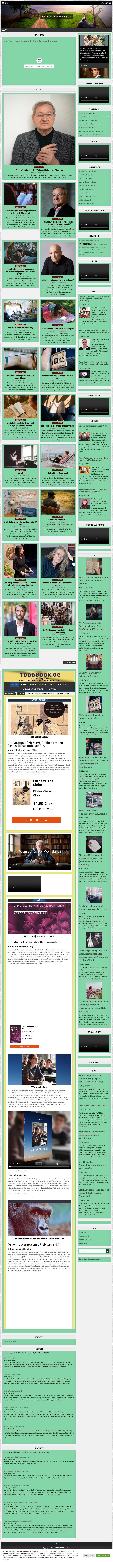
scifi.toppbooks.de (85, 200)
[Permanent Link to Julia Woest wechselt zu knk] (58, 514)
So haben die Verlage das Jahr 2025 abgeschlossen (20, 388)
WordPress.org (84, 1242)
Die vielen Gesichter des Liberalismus (17, 1497)
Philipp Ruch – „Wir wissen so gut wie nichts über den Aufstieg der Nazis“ (20, 653)
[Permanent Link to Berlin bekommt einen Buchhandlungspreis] (58, 322)
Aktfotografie (102, 247)
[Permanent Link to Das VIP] (20, 468)
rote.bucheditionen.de (86, 127)
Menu (6, 3)
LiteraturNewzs (39, 178)
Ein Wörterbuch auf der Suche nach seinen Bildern (21, 1513)
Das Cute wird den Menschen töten (16, 1482)
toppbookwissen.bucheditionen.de (91, 135)
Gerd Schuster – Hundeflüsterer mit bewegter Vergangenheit (93, 1164)
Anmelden (82, 1231)
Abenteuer (83, 252)
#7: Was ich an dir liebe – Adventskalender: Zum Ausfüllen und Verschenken (92, 625)
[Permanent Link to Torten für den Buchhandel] (58, 468)
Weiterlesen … (92, 323)
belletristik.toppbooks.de (87, 171)
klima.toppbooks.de (86, 174)
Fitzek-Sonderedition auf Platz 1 (93, 425)
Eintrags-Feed (84, 1235)
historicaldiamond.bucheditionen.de (91, 124)
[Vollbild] (106, 101)
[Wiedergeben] (82, 101)
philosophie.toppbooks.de (88, 185)
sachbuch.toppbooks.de (87, 196)
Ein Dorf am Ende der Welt (13, 1402)
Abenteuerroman (84, 240)
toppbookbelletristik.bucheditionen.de (92, 131)
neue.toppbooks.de (85, 178)
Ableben (85, 247)
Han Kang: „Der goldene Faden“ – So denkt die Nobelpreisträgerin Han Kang (20, 595)
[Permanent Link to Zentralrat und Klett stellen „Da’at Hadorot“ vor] (20, 515)
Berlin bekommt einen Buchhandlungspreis (58, 340)
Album (81, 247)
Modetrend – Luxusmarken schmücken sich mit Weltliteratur (92, 1134)
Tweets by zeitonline (11, 1352)
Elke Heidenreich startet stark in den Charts (57, 437)
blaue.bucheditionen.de (87, 113)
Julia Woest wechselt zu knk (57, 531)
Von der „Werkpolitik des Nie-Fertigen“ (17, 1468)
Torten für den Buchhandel (58, 484)
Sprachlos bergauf (10, 1369)
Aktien (90, 247)
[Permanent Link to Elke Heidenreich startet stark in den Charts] (58, 419)
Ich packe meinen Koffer (12, 1385)
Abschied (81, 249)
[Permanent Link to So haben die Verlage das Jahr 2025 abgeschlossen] (20, 370)
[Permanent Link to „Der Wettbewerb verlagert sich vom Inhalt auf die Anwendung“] (58, 625)
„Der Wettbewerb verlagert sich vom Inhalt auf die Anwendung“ (58, 642)
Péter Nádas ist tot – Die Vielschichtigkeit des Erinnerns (39, 181)
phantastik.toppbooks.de (87, 182)
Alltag (89, 252)
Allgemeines (88, 243)
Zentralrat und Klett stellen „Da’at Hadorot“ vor (20, 534)
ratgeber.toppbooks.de (86, 189)
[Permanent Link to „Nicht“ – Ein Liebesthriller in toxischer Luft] (58, 269)
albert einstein (100, 252)
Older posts (69, 673)
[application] (94, 95)
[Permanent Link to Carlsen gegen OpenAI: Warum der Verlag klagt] (58, 370)
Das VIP (20, 484)
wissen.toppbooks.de (86, 203)
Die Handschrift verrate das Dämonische (18, 1532)
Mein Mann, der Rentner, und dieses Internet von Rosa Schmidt (93, 580)
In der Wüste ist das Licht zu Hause (16, 1419)
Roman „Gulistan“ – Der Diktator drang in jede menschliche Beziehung (94, 298)
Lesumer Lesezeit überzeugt (93, 1105)
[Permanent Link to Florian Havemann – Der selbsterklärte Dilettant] (58, 572)
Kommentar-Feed (85, 1239)
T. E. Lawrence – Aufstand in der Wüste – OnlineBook (30, 41)
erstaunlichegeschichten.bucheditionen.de (93, 117)
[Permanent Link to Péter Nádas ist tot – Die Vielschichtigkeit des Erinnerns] (39, 140)
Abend (106, 244)
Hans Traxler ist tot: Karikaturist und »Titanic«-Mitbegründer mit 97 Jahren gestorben (20, 282)
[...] (92, 75)
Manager (33, 184)
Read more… (88, 482)
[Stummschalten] (103, 101)
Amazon (101, 244)
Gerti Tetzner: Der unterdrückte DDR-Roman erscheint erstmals (93, 362)
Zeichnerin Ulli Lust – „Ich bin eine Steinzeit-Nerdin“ (93, 490)
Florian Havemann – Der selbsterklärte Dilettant (57, 595)
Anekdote (92, 240)
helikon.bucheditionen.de (88, 120)
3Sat (93, 247)
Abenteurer (88, 249)
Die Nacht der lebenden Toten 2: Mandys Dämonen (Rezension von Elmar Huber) (93, 1004)
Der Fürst (83, 37)
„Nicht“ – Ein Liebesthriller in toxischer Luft (57, 291)
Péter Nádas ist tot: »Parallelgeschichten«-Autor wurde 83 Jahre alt (20, 223)
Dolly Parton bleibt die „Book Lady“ (20, 339)
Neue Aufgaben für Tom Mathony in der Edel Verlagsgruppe (94, 458)
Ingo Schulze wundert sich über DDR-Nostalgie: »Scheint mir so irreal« (20, 435)
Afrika (96, 247)
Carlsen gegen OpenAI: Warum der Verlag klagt (57, 388)
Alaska (93, 252)
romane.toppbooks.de (86, 192)
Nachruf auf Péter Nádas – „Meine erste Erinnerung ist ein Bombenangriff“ (58, 234)
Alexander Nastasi (96, 249)
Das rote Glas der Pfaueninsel (14, 1438)
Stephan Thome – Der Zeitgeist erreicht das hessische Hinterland (94, 331)
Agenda (97, 240)
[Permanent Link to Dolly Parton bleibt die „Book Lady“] (20, 322)
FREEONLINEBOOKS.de (56, 16)
